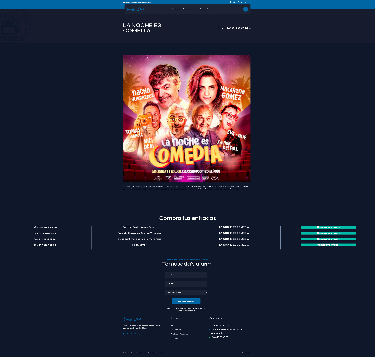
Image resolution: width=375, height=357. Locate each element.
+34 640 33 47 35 (220, 325)
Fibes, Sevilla (139, 245)
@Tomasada (217, 333)
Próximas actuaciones (179, 334)
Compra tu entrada (328, 227)
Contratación (176, 338)
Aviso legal (246, 353)
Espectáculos (176, 330)
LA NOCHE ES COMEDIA (234, 227)
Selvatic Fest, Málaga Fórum (139, 227)
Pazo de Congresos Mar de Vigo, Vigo (139, 233)
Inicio (220, 28)
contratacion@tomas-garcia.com (138, 2)
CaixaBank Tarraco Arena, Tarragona (139, 239)
